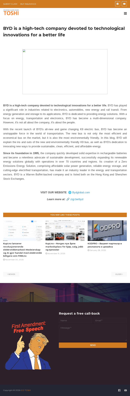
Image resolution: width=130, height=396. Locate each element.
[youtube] (124, 3)
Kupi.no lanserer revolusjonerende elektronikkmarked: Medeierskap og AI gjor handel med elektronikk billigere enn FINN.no (22, 249)
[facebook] (117, 3)
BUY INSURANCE (28, 4)
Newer (11, 274)
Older (118, 274)
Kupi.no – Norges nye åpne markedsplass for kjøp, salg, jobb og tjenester (64, 246)
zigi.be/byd (76, 199)
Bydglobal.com (81, 192)
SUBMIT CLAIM (10, 4)
